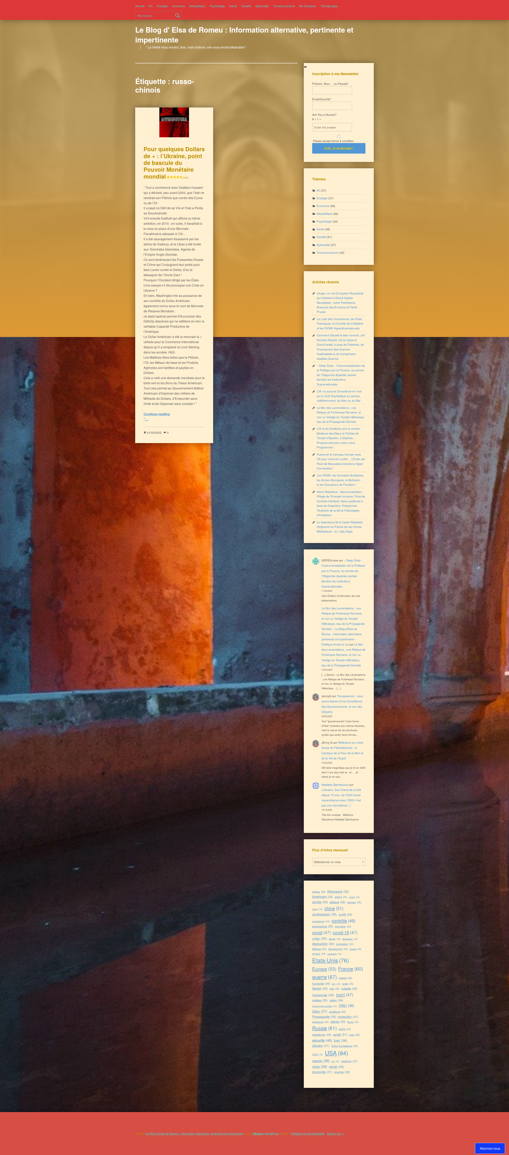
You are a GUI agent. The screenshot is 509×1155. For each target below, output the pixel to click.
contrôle (344, 920)
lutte (334, 988)
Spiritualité (262, 6)
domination (345, 944)
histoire (345, 978)
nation (336, 1000)
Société (246, 6)
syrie (354, 1035)
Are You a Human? (324, 116)
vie (335, 1061)
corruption (343, 926)
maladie (349, 988)
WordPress (272, 1133)
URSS (317, 1054)
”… (146, 419)
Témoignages (329, 6)
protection (348, 1016)
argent (341, 896)
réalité (345, 1029)
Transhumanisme (284, 6)
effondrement (338, 949)
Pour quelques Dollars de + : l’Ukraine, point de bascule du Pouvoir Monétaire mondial (174, 162)
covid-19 (345, 932)
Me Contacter (307, 6)
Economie (178, 6)
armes (354, 897)
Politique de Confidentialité (307, 1133)
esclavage (334, 953)
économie (322, 1072)
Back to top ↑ (335, 1133)
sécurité (322, 1040)
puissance (320, 1021)
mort (344, 994)
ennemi (319, 953)
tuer (340, 1040)
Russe (352, 1021)
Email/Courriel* (321, 99)
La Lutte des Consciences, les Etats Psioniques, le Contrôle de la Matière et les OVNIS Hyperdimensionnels (340, 323)
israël (348, 983)
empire (355, 949)
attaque (337, 902)
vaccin (321, 1060)
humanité (321, 983)
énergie (342, 1072)
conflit (345, 914)
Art (151, 6)
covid (321, 932)
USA (336, 1053)
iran (336, 983)
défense (319, 949)
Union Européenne (344, 1046)
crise (319, 938)
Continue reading (157, 414)
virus (319, 1066)
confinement (324, 914)
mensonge (323, 994)
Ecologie (162, 6)
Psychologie (217, 6)
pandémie (337, 1012)
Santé (233, 6)
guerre (324, 976)
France (350, 968)
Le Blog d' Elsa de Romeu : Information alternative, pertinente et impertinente (244, 34)
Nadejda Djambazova (335, 784)
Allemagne (338, 891)
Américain (322, 896)
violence (349, 1061)
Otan (319, 1011)
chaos (317, 909)
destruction (323, 943)
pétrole (337, 1021)
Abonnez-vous (490, 1148)
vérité (336, 1066)
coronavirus (322, 926)
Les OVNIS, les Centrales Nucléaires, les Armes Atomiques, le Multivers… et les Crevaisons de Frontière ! (340, 480)
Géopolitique (197, 6)
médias (319, 1000)
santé (340, 1034)
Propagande (324, 1016)
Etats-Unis (330, 960)
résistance (321, 1035)
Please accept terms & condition (333, 141)
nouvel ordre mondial (324, 1006)
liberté (320, 988)
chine (333, 908)
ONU (346, 1005)
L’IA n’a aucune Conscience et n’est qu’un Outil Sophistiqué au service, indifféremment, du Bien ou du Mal (339, 396)
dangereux (350, 938)
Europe (324, 968)
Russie (324, 1027)
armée (320, 901)
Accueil (139, 6)
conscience (321, 921)
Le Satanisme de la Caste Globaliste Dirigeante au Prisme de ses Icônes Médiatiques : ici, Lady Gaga (340, 526)
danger (335, 938)
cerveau (354, 902)
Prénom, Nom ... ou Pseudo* (330, 83)
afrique (318, 892)
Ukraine (320, 1045)
